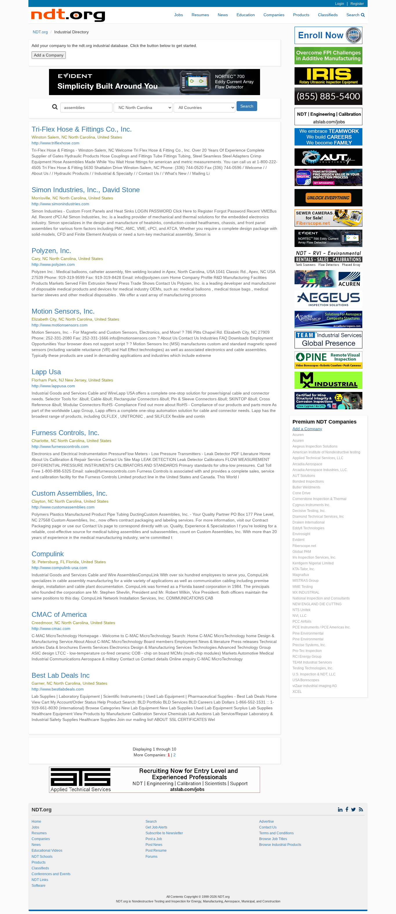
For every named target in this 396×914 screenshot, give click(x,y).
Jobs (178, 14)
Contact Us (268, 827)
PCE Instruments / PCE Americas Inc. (321, 627)
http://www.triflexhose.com (55, 143)
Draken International (309, 522)
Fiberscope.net (304, 546)
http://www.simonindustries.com (60, 203)
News (223, 14)
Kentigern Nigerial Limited (313, 563)
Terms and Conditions (276, 833)
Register (357, 4)
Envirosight (301, 534)
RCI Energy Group (307, 657)
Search (352, 14)
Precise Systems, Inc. (309, 645)
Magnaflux (301, 575)
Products (301, 14)
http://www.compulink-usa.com (59, 567)
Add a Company (307, 428)
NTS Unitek (301, 610)
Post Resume (156, 850)
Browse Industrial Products (280, 845)
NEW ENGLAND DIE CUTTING (317, 604)
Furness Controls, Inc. (65, 433)
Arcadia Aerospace (307, 464)
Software (39, 886)
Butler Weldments (306, 487)
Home (36, 821)
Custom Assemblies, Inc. (70, 493)
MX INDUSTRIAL (306, 592)
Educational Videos (47, 850)
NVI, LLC (300, 616)
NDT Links (40, 880)
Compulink (48, 554)
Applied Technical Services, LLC (318, 458)
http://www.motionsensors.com (60, 325)
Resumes (200, 14)
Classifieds (328, 14)
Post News (154, 845)
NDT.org (40, 32)
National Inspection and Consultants (321, 598)
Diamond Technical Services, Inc (318, 517)
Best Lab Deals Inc (61, 675)
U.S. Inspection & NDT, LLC (314, 674)
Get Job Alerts (156, 827)
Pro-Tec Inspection (307, 651)
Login (339, 4)
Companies (274, 14)
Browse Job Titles (273, 839)
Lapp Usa (46, 372)
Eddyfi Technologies (308, 528)
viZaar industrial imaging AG (315, 686)
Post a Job (154, 839)
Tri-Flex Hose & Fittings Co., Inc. (82, 129)
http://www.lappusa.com (53, 386)
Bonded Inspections (308, 481)
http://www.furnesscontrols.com (60, 446)
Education (246, 14)
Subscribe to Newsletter (164, 833)
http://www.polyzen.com (53, 264)
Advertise (266, 821)
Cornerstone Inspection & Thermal (319, 499)
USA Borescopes (306, 680)
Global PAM (302, 552)
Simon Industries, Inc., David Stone (86, 190)
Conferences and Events (51, 874)
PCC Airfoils (302, 621)
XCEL (297, 692)
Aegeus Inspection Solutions (315, 446)
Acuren (298, 435)
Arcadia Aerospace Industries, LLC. (320, 470)
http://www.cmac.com (51, 628)
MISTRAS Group (306, 581)
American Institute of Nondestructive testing (326, 452)
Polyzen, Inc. (51, 251)
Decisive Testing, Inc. (309, 511)
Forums (151, 857)
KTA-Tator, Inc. (304, 569)
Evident (298, 540)
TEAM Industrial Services (312, 662)
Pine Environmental (308, 633)
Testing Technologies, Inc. (313, 668)
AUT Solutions (304, 476)
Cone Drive (301, 493)
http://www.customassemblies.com (63, 507)
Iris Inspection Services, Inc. (314, 557)
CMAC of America (59, 614)
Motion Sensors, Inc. (63, 311)
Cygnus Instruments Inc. (311, 505)
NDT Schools (42, 857)
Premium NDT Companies (325, 422)
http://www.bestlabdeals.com (58, 689)
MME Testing (303, 587)
